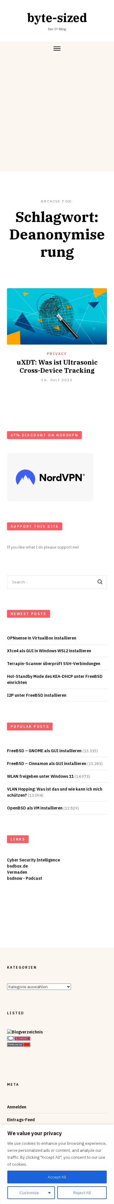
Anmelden (16, 1107)
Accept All (57, 1177)
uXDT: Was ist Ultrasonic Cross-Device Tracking (57, 366)
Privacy (57, 354)
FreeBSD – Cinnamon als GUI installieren (46, 763)
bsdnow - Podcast (24, 878)
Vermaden (17, 872)
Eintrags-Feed (21, 1119)
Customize (29, 1192)
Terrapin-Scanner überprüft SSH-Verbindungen (53, 663)
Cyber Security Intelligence (33, 860)
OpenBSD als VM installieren (35, 808)
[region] (57, 1164)
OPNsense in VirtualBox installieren (41, 638)
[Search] (100, 582)
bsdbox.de (17, 866)
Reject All (82, 1192)
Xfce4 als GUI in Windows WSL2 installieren (49, 650)
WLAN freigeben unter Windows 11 (40, 776)
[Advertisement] (57, 115)
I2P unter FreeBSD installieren (36, 695)
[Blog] (25, 1032)
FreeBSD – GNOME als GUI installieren (44, 750)
